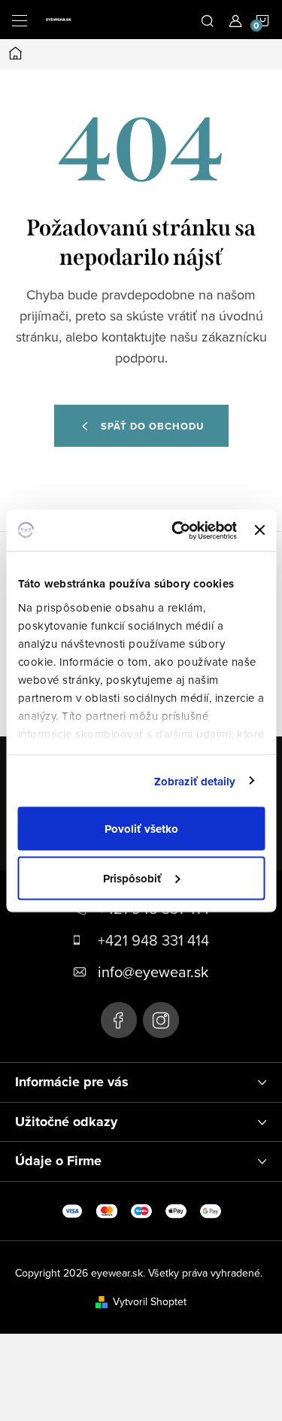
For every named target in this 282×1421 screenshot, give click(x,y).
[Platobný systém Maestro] (141, 1209)
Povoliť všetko (141, 829)
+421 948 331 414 (153, 940)
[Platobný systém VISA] (72, 1209)
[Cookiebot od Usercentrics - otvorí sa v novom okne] (177, 530)
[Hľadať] (207, 19)
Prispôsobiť (132, 878)
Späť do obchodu (152, 426)
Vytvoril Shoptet (149, 1301)
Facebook (119, 1020)
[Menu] (19, 19)
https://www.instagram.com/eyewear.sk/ (161, 1020)
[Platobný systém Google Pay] (210, 1209)
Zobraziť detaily (195, 781)
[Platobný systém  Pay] (176, 1209)
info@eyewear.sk (153, 971)
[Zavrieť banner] (259, 530)
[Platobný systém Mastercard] (107, 1209)
